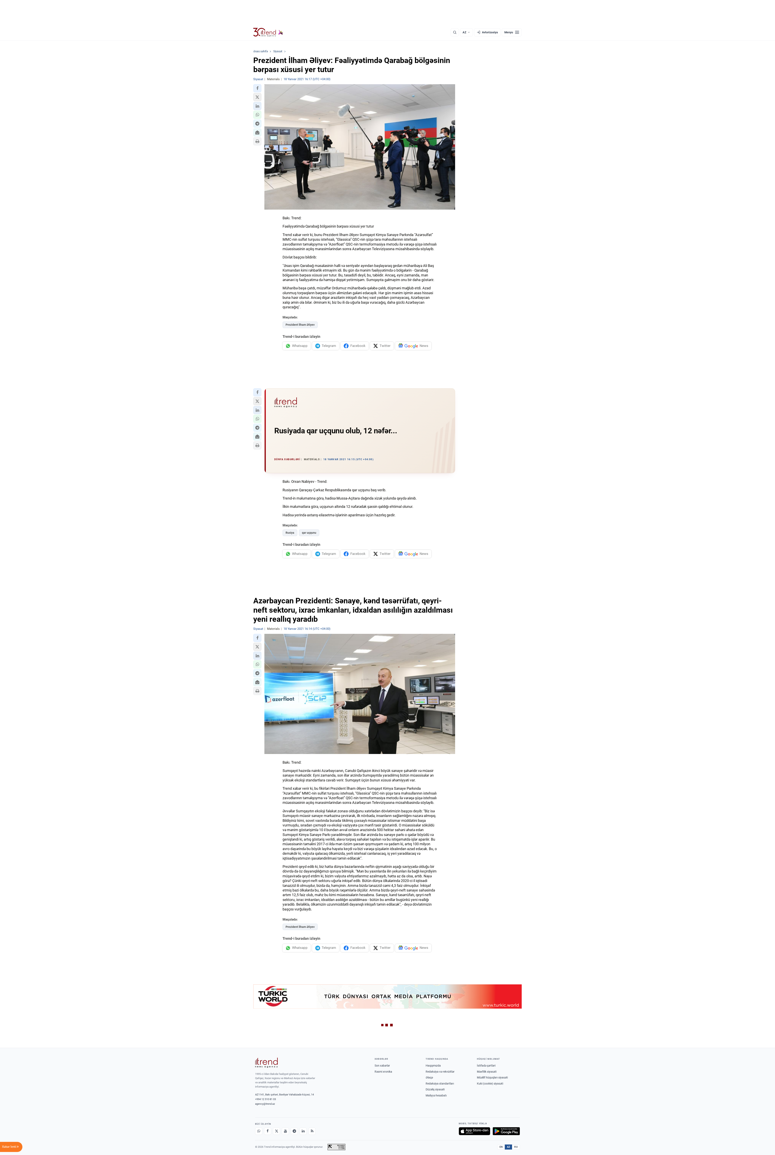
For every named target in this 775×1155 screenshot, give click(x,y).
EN (501, 1147)
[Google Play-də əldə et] (506, 1131)
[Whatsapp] (258, 1131)
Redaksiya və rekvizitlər (440, 1071)
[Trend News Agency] (266, 1063)
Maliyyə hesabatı (436, 1095)
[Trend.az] (268, 32)
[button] (257, 88)
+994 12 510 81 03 (265, 1099)
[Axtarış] (455, 32)
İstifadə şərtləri (486, 1065)
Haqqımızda (433, 1065)
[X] (276, 1131)
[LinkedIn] (303, 1131)
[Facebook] (267, 1131)
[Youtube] (285, 1131)
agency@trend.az (265, 1103)
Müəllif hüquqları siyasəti (492, 1077)
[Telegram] (294, 1131)
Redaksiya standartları (440, 1083)
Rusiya (290, 532)
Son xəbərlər (382, 1065)
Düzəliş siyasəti (435, 1089)
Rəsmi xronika (383, 1071)
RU (516, 1147)
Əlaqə (429, 1077)
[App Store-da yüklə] (474, 1131)
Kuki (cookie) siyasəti (490, 1083)
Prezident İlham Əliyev (300, 324)
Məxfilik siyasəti (486, 1071)
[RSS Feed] (312, 1131)
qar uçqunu (309, 532)
